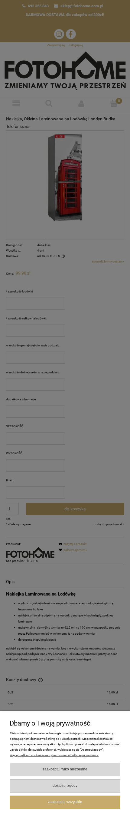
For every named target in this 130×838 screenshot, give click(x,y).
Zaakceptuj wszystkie (65, 802)
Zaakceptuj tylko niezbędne (65, 769)
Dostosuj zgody (65, 785)
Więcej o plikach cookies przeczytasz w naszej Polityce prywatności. (54, 755)
